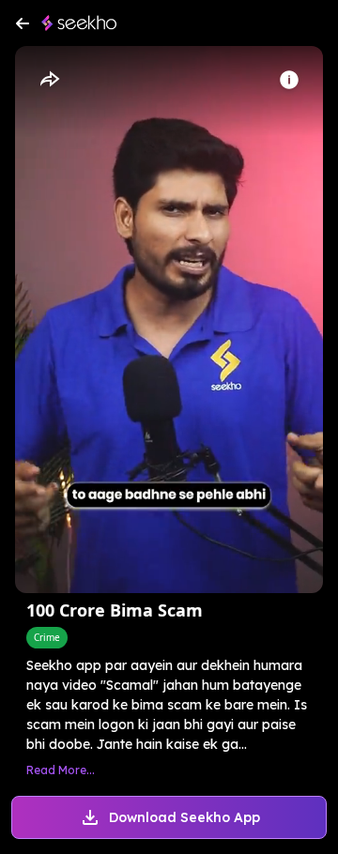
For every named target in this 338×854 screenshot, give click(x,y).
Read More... (60, 770)
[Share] (49, 80)
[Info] (289, 80)
